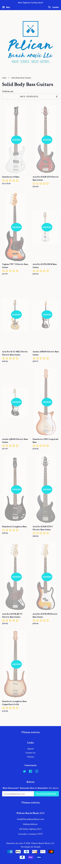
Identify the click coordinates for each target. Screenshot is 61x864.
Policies (30, 757)
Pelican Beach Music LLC (42, 843)
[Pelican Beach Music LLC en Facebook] (30, 772)
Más (8, 7)
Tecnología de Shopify (30, 847)
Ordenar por (7, 91)
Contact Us (30, 753)
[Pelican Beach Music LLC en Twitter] (24, 772)
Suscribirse (46, 794)
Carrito (55, 7)
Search (30, 749)
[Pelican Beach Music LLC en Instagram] (36, 772)
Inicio (4, 78)
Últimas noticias (30, 732)
